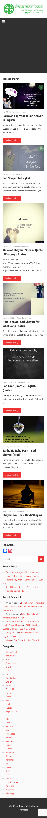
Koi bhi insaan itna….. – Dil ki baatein (22, 587)
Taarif (8, 778)
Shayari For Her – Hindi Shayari (22, 515)
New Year (10, 741)
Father (9, 685)
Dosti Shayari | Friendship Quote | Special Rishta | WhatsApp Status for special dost (23, 606)
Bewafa (9, 659)
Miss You (9, 726)
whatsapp (10, 793)
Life (7, 719)
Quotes (9, 748)
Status (8, 774)
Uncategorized (12, 782)
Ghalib (8, 696)
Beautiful (10, 655)
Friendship (10, 689)
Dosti (8, 670)
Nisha (8, 640)
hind (8, 700)
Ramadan (10, 752)
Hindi (8, 704)
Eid (7, 674)
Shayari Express (21, 112)
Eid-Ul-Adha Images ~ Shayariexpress (22, 572)
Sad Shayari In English (17, 178)
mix (7, 730)
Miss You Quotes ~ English (17, 590)
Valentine (10, 786)
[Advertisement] (23, 49)
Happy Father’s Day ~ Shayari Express (22, 576)
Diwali (8, 667)
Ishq (7, 715)
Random (9, 756)
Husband (10, 707)
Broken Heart (12, 663)
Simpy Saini (11, 632)
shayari (9, 767)
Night (8, 745)
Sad (7, 763)
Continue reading (11, 140)
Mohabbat (10, 733)
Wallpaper (10, 789)
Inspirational (11, 711)
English (9, 681)
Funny (8, 693)
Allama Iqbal (11, 652)
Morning (9, 737)
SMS (8, 771)
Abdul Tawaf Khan (22, 246)
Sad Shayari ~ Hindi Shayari (26, 640)
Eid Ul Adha (11, 678)
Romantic (10, 759)
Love (8, 722)
